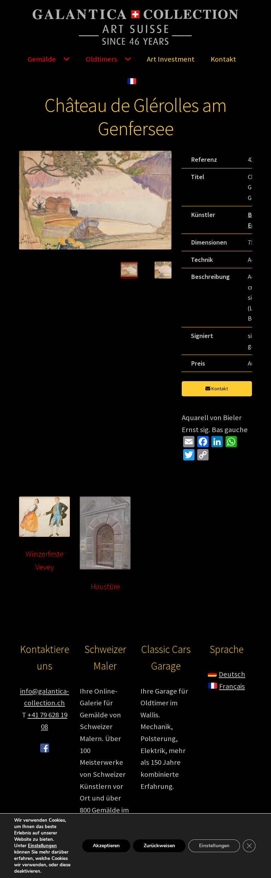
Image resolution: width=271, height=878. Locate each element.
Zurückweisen (159, 845)
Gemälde (42, 59)
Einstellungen (42, 846)
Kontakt (223, 59)
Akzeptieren (106, 845)
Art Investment (170, 59)
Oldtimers (101, 59)
